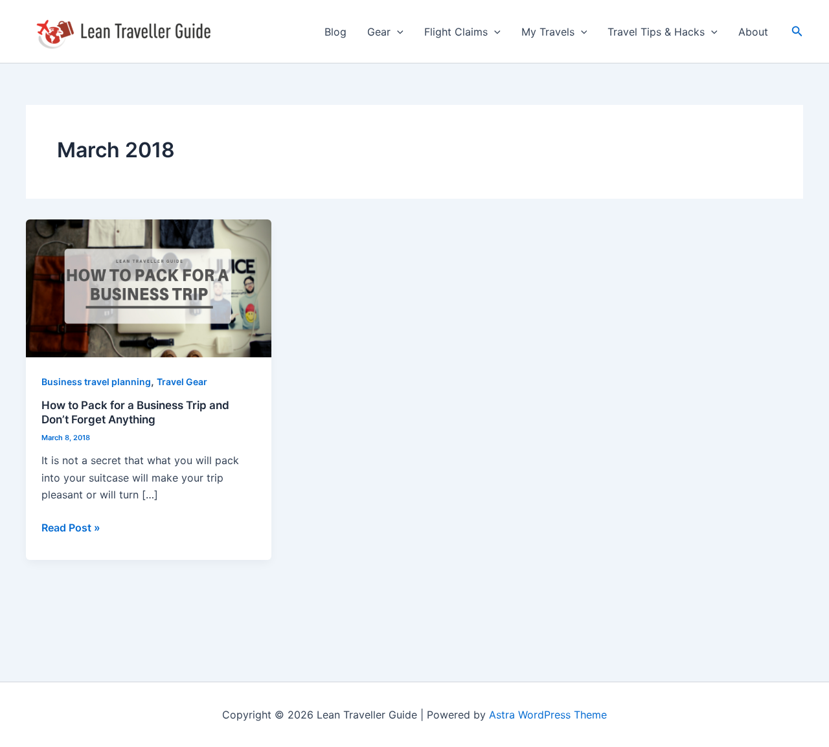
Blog (335, 31)
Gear (379, 31)
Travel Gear (182, 381)
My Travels (547, 31)
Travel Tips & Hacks (656, 31)
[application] (397, 32)
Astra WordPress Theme (548, 714)
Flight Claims (456, 31)
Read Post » (70, 526)
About (753, 31)
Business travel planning (96, 381)
